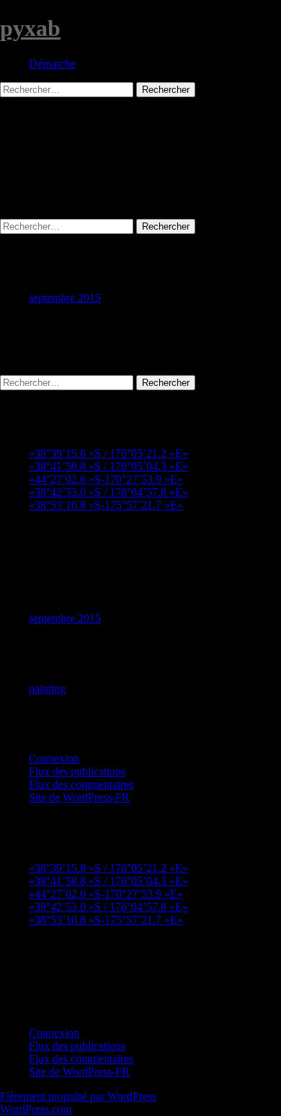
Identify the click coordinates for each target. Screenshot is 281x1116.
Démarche (52, 64)
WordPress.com (35, 1109)
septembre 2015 (65, 298)
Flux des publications (77, 771)
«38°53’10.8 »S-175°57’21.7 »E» (106, 505)
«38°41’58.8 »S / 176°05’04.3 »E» (108, 466)
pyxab (30, 28)
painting (47, 689)
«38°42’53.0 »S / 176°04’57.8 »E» (108, 492)
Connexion (54, 758)
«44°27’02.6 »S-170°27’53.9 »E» (106, 479)
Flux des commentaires (81, 784)
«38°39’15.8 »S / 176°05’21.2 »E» (108, 453)
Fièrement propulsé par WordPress (78, 1096)
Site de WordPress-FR (79, 797)
